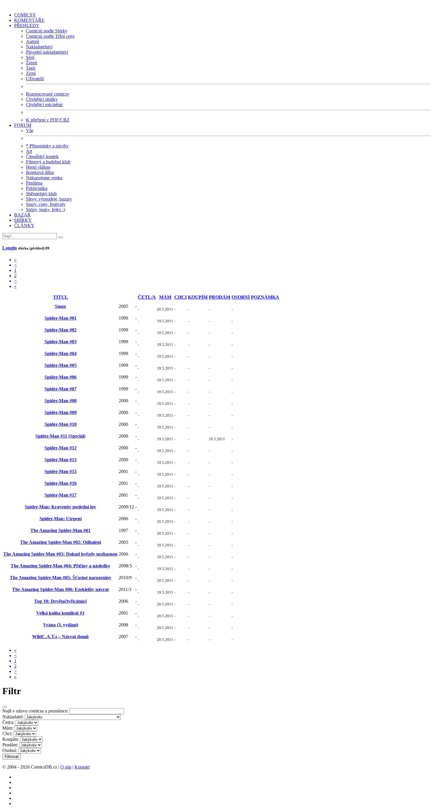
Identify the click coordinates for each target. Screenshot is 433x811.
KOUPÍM (198, 297)
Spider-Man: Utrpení (60, 518)
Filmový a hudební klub (48, 161)
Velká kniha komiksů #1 (60, 612)
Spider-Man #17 (60, 495)
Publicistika (36, 188)
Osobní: (9, 750)
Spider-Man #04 (60, 353)
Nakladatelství (39, 46)
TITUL (60, 297)
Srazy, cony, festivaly (45, 204)
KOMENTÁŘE (29, 20)
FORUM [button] (22, 125)
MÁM (165, 297)
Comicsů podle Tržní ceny (50, 36)
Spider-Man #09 (60, 412)
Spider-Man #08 (60, 400)
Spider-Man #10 (60, 424)
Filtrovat (12, 756)
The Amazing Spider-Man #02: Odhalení (60, 542)
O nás (65, 766)
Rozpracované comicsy (47, 93)
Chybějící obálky (42, 99)
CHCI (180, 297)
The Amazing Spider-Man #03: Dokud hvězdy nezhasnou (60, 553)
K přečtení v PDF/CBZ (48, 119)
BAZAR (22, 214)
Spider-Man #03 (60, 341)
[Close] (4, 707)
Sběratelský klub (41, 193)
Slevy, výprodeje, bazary (49, 198)
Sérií (30, 57)
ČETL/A (147, 297)
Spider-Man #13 (60, 459)
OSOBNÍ (241, 297)
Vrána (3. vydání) (60, 624)
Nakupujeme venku (44, 177)
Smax (60, 306)
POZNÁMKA (265, 297)
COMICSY (25, 14)
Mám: (7, 727)
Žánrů (31, 62)
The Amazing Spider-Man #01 (60, 530)
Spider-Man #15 (60, 471)
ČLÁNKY (24, 225)
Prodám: (10, 744)
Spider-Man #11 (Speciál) (60, 436)
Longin (9, 247)
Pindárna (34, 182)
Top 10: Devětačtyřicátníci (60, 601)
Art (29, 151)
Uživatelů (35, 78)
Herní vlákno (38, 167)
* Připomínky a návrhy (47, 145)
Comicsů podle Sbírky (46, 30)
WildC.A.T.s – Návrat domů (60, 636)
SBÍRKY (23, 220)
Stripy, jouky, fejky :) (45, 209)
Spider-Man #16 (60, 483)
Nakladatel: (13, 716)
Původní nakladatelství (47, 52)
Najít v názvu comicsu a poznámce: (35, 710)
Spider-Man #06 (60, 377)
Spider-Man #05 (60, 365)
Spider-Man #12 (60, 447)
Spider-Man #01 (60, 318)
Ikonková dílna (40, 172)
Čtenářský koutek (42, 156)
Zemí (31, 73)
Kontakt (82, 766)
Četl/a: (8, 722)
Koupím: (10, 739)
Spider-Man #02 (60, 329)
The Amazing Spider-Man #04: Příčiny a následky (60, 565)
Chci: (7, 733)
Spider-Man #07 (60, 388)
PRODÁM (219, 297)
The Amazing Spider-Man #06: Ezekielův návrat (60, 589)
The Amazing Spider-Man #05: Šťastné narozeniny (60, 577)
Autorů (32, 41)
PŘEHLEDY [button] (26, 25)
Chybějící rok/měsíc (44, 104)
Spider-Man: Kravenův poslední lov (60, 506)
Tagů (30, 67)
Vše (29, 130)
